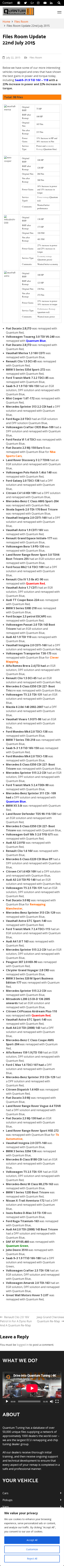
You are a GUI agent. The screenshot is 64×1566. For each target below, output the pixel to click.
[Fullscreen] (57, 1401)
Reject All (32, 1558)
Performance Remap (46, 308)
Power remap (43, 197)
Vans (6, 1507)
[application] (32, 1388)
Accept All (32, 1540)
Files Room (36, 57)
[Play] (7, 1401)
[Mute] (51, 1401)
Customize (32, 1549)
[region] (32, 1536)
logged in (23, 1345)
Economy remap (44, 256)
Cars (5, 1493)
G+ (32, 3)
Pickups (7, 1500)
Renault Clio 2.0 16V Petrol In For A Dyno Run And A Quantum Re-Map (16, 1321)
